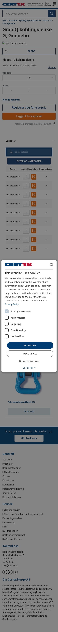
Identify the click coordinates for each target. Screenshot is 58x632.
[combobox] (51, 264)
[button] (29, 361)
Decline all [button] (30, 353)
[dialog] (29, 316)
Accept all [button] (30, 345)
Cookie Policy (29, 367)
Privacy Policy (12, 304)
